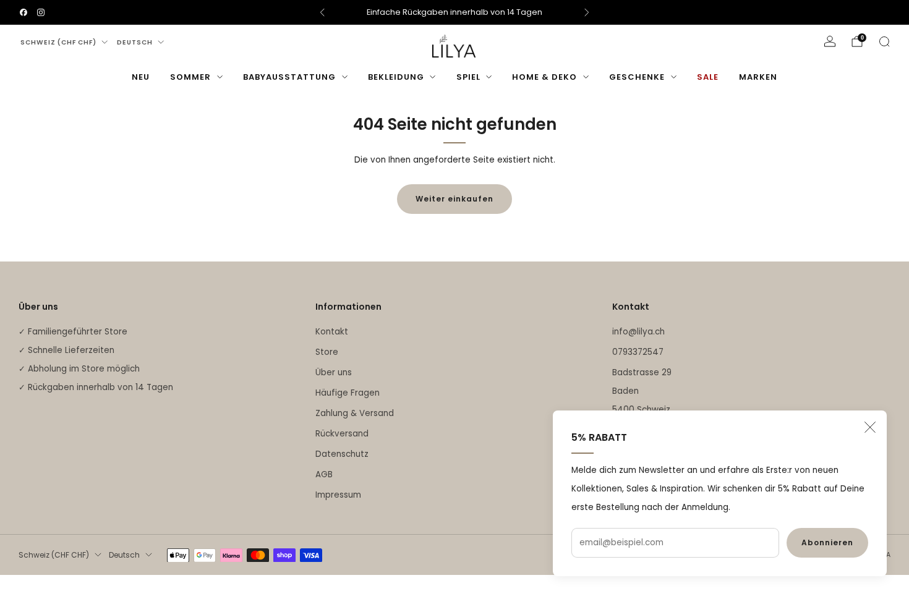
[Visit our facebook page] (23, 12)
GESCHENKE (637, 77)
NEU (141, 77)
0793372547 (638, 352)
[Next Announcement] (587, 12)
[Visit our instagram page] (40, 12)
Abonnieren (827, 542)
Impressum (338, 495)
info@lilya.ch (638, 332)
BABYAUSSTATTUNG (289, 77)
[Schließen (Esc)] (870, 427)
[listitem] (454, 12)
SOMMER (190, 77)
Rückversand (342, 434)
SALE (708, 77)
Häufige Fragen (347, 393)
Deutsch (135, 42)
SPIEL (468, 77)
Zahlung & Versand (354, 413)
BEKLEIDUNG (396, 77)
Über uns (333, 372)
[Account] (830, 41)
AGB (324, 474)
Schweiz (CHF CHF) (58, 42)
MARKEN (758, 77)
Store (326, 352)
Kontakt (331, 332)
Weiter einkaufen (454, 198)
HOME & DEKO (544, 77)
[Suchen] (884, 41)
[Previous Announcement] (322, 12)
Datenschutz (342, 454)
